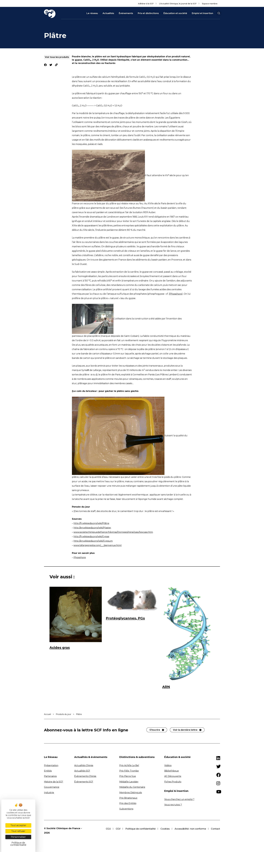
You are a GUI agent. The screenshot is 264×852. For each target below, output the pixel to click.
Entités (48, 770)
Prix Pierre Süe (127, 776)
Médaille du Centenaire (132, 787)
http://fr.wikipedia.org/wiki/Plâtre (91, 523)
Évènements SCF (83, 781)
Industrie (49, 792)
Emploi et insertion (202, 13)
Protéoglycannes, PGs (125, 618)
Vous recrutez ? (173, 804)
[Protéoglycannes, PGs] (132, 600)
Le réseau (92, 13)
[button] (219, 13)
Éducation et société (175, 13)
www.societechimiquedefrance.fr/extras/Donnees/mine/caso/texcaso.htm (113, 532)
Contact (215, 828)
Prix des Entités (127, 803)
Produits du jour (63, 714)
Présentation (51, 765)
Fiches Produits (172, 781)
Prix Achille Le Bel (129, 765)
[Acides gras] (76, 614)
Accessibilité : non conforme (190, 828)
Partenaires (50, 776)
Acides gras (60, 648)
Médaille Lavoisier (128, 781)
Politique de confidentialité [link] (18, 843)
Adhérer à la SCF (146, 3)
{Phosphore (175, 294)
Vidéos (167, 765)
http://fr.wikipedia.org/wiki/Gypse (91, 536)
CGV (118, 828)
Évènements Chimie (85, 776)
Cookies (165, 828)
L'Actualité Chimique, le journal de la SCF (177, 3)
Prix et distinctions (148, 13)
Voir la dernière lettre (185, 730)
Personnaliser (18, 837)
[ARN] (188, 634)
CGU (108, 828)
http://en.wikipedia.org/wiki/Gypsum (93, 541)
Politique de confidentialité (140, 828)
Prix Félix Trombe (129, 770)
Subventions (126, 809)
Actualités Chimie (83, 765)
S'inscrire (154, 730)
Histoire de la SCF (53, 781)
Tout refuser (18, 831)
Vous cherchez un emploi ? (179, 799)
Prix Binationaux (128, 798)
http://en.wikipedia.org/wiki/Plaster (92, 527)
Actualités (108, 13)
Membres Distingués (130, 792)
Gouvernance (51, 787)
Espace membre (209, 3)
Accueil (47, 714)
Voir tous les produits (57, 57)
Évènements (126, 13)
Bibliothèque (171, 770)
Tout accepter (18, 825)
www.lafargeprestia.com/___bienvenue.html (98, 545)
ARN (166, 687)
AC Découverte (172, 776)
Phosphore (80, 557)
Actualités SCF (82, 770)
